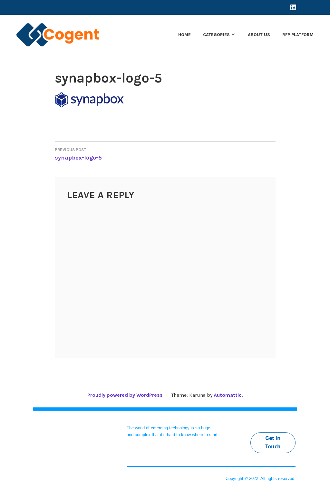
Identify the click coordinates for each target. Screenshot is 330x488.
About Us (259, 34)
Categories (216, 34)
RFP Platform (298, 34)
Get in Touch (273, 442)
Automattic (228, 395)
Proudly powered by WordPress (125, 395)
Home (184, 34)
